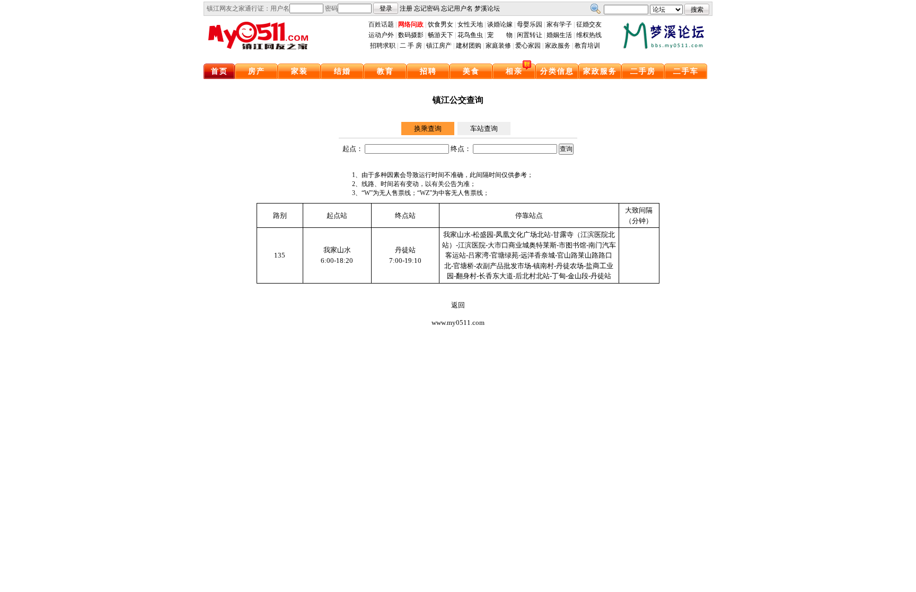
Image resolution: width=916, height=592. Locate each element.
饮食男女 (440, 24)
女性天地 (470, 24)
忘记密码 (426, 8)
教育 (385, 71)
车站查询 (484, 128)
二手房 (643, 71)
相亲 (514, 71)
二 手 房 (411, 45)
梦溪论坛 (487, 8)
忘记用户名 (457, 8)
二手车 (686, 71)
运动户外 (381, 35)
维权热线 (589, 35)
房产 (256, 71)
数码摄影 (411, 35)
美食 (471, 71)
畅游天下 (440, 35)
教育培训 (587, 45)
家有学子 (559, 24)
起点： (352, 149)
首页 (219, 71)
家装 (299, 71)
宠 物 (500, 35)
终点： (461, 149)
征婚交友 (589, 24)
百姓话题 (381, 24)
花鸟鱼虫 (470, 35)
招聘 (428, 71)
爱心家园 (528, 45)
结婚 (342, 71)
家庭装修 (498, 45)
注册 (406, 8)
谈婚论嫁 (500, 24)
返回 (458, 305)
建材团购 (468, 45)
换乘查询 (428, 128)
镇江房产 (439, 45)
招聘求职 (382, 45)
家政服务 (557, 45)
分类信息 (557, 71)
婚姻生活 (559, 35)
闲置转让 (529, 35)
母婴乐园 (529, 24)
